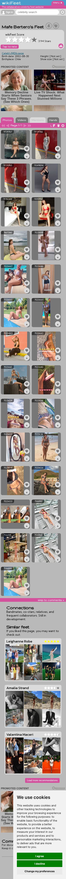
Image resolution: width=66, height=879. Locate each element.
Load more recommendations (42, 780)
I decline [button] (39, 863)
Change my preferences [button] (40, 871)
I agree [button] (39, 856)
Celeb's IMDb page (13, 53)
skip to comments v (51, 599)
